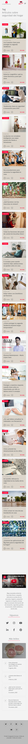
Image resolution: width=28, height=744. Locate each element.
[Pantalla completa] (22, 585)
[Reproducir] (5, 585)
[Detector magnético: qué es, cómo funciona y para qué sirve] (14, 69)
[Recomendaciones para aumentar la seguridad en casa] (14, 165)
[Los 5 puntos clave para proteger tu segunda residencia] (14, 37)
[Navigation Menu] (25, 3)
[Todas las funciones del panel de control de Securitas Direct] (14, 226)
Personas (5, 337)
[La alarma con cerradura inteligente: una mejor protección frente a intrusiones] (14, 132)
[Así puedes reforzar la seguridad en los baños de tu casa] (14, 474)
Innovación (5, 56)
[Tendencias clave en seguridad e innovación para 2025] (14, 100)
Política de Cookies (16, 738)
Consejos (5, 24)
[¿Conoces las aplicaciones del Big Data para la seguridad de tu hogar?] (14, 536)
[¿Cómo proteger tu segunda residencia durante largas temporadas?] (14, 318)
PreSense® (5, 275)
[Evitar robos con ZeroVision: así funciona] (14, 288)
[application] (14, 581)
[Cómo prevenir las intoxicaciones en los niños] (14, 443)
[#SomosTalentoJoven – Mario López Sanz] (14, 349)
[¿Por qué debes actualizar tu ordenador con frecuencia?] (14, 413)
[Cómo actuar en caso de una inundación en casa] (14, 505)
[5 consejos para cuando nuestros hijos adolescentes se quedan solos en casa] (14, 257)
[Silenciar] (20, 585)
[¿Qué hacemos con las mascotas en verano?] (14, 196)
